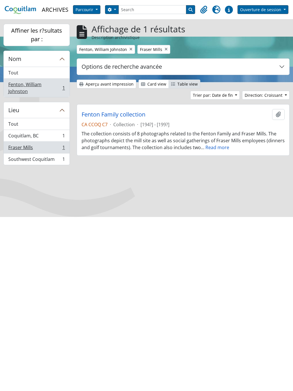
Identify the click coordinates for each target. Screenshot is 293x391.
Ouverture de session (261, 9)
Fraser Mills (36, 148)
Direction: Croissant (264, 95)
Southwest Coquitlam (36, 160)
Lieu (13, 110)
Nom (14, 59)
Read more (217, 147)
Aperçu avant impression (109, 84)
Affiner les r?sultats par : (36, 35)
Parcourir (85, 9)
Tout (13, 73)
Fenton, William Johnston (36, 87)
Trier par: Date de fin (213, 95)
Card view (156, 84)
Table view (187, 84)
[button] (203, 9)
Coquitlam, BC (36, 137)
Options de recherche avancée (122, 66)
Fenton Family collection (113, 114)
